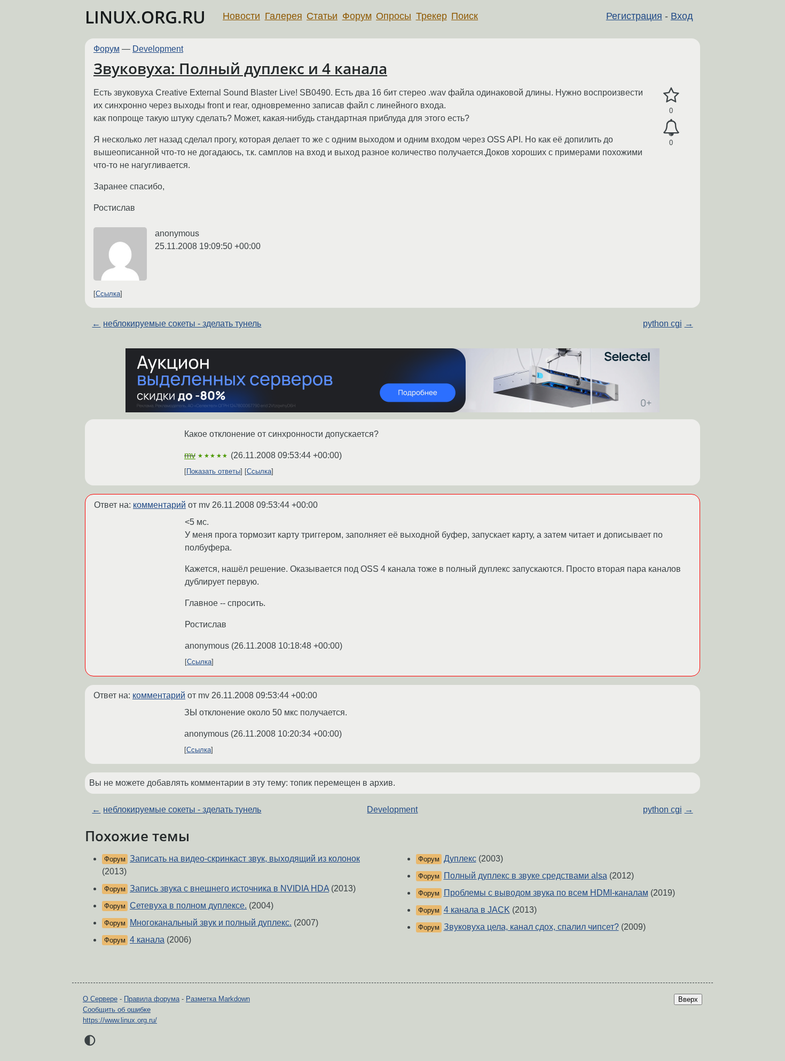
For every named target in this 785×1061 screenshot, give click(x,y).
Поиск (464, 16)
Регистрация (634, 16)
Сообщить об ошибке (117, 1010)
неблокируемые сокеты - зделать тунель (182, 323)
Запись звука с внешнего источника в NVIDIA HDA (229, 888)
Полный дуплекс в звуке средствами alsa (525, 875)
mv (189, 455)
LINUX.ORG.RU (145, 16)
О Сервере (100, 999)
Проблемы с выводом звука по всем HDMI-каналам (546, 892)
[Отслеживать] (671, 128)
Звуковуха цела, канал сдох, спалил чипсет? (531, 926)
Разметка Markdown (218, 999)
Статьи (322, 16)
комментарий (159, 504)
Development (157, 48)
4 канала (147, 939)
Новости (241, 16)
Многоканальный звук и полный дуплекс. (211, 922)
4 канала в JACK (477, 909)
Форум (357, 16)
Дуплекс (460, 858)
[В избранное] (671, 95)
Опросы (393, 16)
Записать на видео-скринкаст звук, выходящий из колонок (245, 858)
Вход (682, 16)
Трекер (431, 16)
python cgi (662, 323)
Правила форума (151, 999)
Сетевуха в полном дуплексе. (188, 905)
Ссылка (108, 294)
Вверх (688, 999)
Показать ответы (213, 471)
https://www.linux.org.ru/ (120, 1020)
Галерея (283, 16)
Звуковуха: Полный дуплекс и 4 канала (240, 68)
